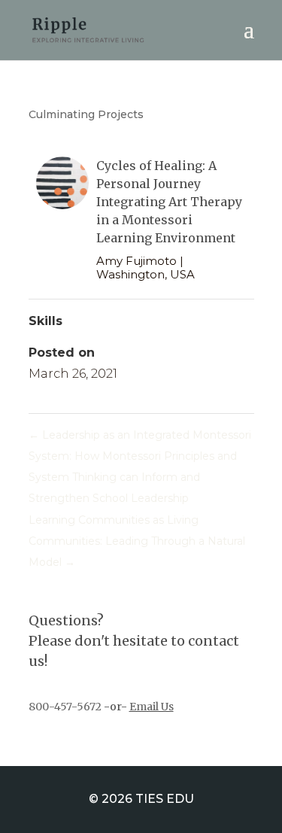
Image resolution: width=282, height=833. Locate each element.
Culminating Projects (86, 114)
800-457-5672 (65, 706)
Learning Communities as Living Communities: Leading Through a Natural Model (137, 541)
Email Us (151, 706)
